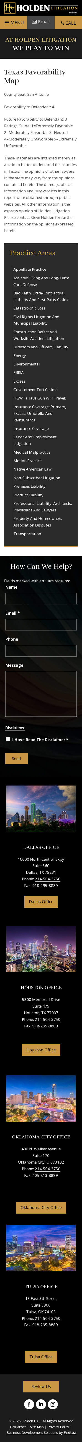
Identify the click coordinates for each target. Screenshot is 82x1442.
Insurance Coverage (31, 428)
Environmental (26, 364)
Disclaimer (15, 727)
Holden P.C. (31, 1420)
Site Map (37, 1426)
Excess (19, 381)
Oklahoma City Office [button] (41, 1207)
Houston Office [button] (41, 1050)
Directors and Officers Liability (40, 346)
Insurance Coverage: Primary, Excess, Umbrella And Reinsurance (39, 413)
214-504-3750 (47, 878)
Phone (11, 639)
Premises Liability (29, 486)
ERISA (18, 372)
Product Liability (28, 494)
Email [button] (44, 22)
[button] (13, 21)
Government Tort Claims (35, 389)
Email (12, 613)
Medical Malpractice (32, 452)
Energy (19, 355)
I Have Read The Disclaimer (40, 739)
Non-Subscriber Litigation (36, 477)
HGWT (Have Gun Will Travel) (39, 398)
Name (11, 587)
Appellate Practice (29, 269)
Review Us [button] (41, 1386)
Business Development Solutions (32, 1432)
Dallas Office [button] (41, 901)
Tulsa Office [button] (41, 1357)
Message (14, 665)
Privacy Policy (58, 1426)
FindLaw (70, 1432)
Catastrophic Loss (29, 308)
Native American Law (32, 469)
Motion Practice (27, 460)
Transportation (27, 533)
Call (70, 23)
